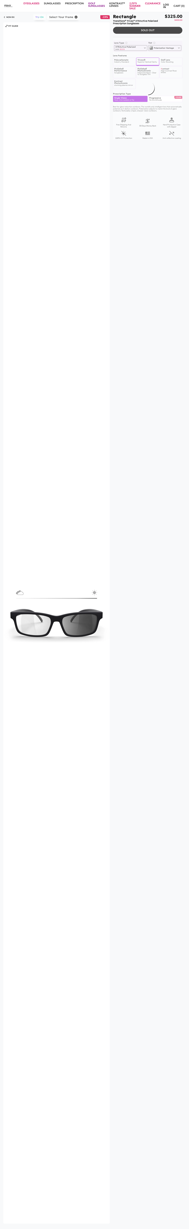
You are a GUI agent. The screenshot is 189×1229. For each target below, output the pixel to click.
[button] (12, 26)
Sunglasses (52, 3)
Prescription (74, 3)
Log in (166, 5)
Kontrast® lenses (117, 5)
